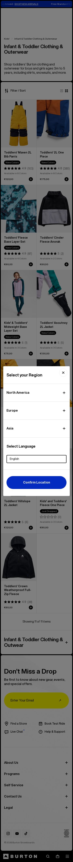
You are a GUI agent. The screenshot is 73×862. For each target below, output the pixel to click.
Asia (9, 428)
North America (17, 392)
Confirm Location (36, 482)
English (14, 458)
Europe (12, 410)
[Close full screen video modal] (63, 373)
